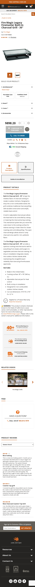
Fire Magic (6, 32)
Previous (2, 382)
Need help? (5, 90)
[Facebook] (24, 581)
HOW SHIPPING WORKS (21, 356)
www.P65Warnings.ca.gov (11, 314)
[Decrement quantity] (19, 123)
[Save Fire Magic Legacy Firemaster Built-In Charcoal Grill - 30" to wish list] (27, 129)
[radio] (7, 95)
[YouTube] (15, 581)
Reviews (13, 37)
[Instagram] (11, 581)
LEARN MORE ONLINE (21, 343)
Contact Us (8, 561)
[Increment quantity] (28, 123)
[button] (14, 140)
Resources (7, 549)
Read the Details (14, 302)
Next (33, 382)
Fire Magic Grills (17, 389)
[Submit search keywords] (33, 14)
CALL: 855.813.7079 (22, 330)
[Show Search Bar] (33, 10)
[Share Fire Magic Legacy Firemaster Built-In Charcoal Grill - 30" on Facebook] (19, 140)
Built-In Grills (6, 18)
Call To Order (19, 136)
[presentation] (17, 75)
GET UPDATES (26, 528)
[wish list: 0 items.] (27, 6)
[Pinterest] (20, 581)
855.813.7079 (24, 421)
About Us (7, 555)
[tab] (9, 167)
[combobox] (17, 14)
